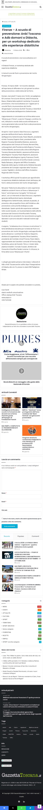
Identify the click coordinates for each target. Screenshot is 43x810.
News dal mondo (8, 650)
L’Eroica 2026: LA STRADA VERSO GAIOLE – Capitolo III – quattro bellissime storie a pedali (26, 545)
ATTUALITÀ (11, 21)
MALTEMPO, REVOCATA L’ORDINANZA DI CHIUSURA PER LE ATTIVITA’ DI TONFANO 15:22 (26, 568)
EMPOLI (5, 638)
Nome (4, 493)
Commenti (35, 536)
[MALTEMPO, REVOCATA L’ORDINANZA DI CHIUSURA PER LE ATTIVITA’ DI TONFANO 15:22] (7, 569)
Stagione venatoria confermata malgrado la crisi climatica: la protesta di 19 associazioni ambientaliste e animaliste (31, 443)
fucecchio (25, 731)
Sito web (4, 510)
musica (18, 734)
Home (5, 21)
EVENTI (5, 610)
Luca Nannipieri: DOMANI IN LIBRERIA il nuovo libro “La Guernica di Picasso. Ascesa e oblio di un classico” (27, 588)
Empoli (4, 731)
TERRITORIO (7, 622)
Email (4, 501)
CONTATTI (5, 752)
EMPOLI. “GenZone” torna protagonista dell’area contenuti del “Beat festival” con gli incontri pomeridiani (31, 414)
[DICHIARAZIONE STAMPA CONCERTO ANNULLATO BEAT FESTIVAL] (7, 578)
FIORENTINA (7, 632)
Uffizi (11, 737)
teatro (37, 734)
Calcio (16, 727)
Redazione (8, 50)
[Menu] (3, 7)
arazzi (4, 727)
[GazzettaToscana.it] (13, 7)
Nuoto (25, 734)
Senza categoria (8, 629)
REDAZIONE (5, 749)
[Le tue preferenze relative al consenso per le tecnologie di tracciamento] (39, 806)
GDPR (3, 755)
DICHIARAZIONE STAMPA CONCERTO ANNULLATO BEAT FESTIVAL (27, 577)
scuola (31, 734)
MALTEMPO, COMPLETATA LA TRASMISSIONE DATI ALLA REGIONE (11, 428)
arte (10, 727)
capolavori (23, 727)
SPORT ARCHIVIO (8, 626)
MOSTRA (11, 734)
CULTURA (6, 616)
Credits (21, 796)
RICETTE (5, 635)
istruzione (33, 731)
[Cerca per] (41, 7)
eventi (11, 731)
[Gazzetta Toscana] (22, 14)
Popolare (21, 536)
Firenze (17, 731)
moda (4, 734)
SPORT (5, 619)
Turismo (5, 737)
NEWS (5, 606)
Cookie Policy (7, 765)
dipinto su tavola (33, 727)
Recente (7, 536)
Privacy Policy (7, 760)
